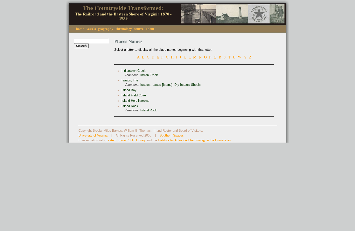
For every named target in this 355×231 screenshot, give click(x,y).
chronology (124, 28)
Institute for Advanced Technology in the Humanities (194, 140)
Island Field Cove (133, 95)
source (138, 28)
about (150, 28)
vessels (91, 28)
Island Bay (128, 90)
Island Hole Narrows (135, 100)
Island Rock (129, 106)
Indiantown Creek (133, 70)
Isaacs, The (129, 80)
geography (105, 28)
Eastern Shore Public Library (126, 140)
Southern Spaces (172, 135)
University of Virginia (92, 135)
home (80, 28)
